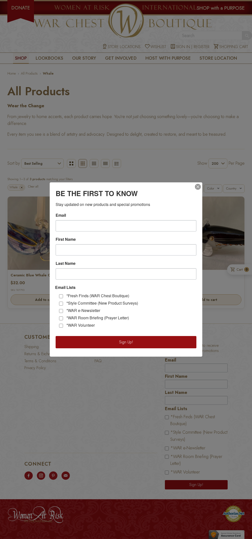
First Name (66, 239)
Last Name (66, 263)
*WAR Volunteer (80, 325)
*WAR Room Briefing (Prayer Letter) (97, 318)
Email (61, 215)
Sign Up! (126, 342)
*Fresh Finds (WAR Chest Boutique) (97, 295)
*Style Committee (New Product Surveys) (102, 303)
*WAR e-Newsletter (83, 310)
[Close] (198, 187)
